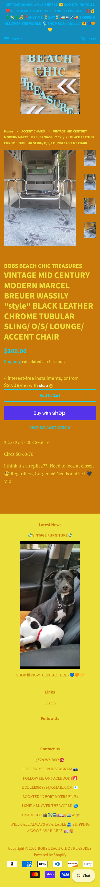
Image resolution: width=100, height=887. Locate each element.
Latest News (50, 525)
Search (50, 702)
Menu (16, 38)
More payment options (50, 427)
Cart (92, 39)
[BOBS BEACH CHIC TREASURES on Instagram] (56, 730)
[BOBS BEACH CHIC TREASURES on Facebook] (44, 730)
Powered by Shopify (50, 854)
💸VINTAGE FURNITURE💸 (50, 535)
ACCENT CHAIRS (33, 131)
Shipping (12, 361)
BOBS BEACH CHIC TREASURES (64, 848)
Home (8, 131)
